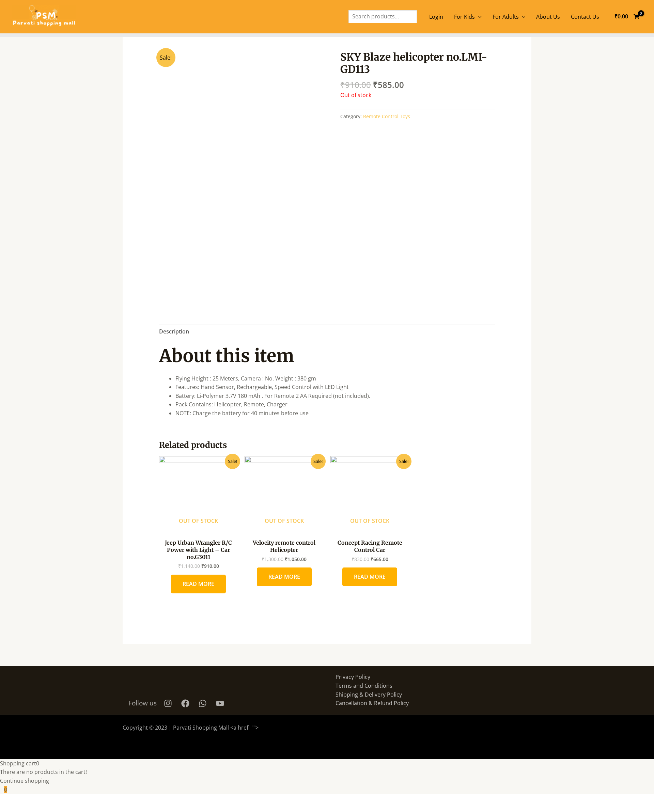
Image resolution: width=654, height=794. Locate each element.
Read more (198, 584)
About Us (548, 16)
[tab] (174, 332)
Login (436, 16)
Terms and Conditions (364, 685)
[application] (478, 16)
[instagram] (169, 703)
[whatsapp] (203, 703)
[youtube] (221, 703)
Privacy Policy (353, 677)
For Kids (464, 16)
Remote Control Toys (386, 116)
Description (174, 331)
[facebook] (186, 703)
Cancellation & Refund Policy (372, 703)
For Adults (506, 16)
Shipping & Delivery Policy (369, 694)
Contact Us (585, 16)
